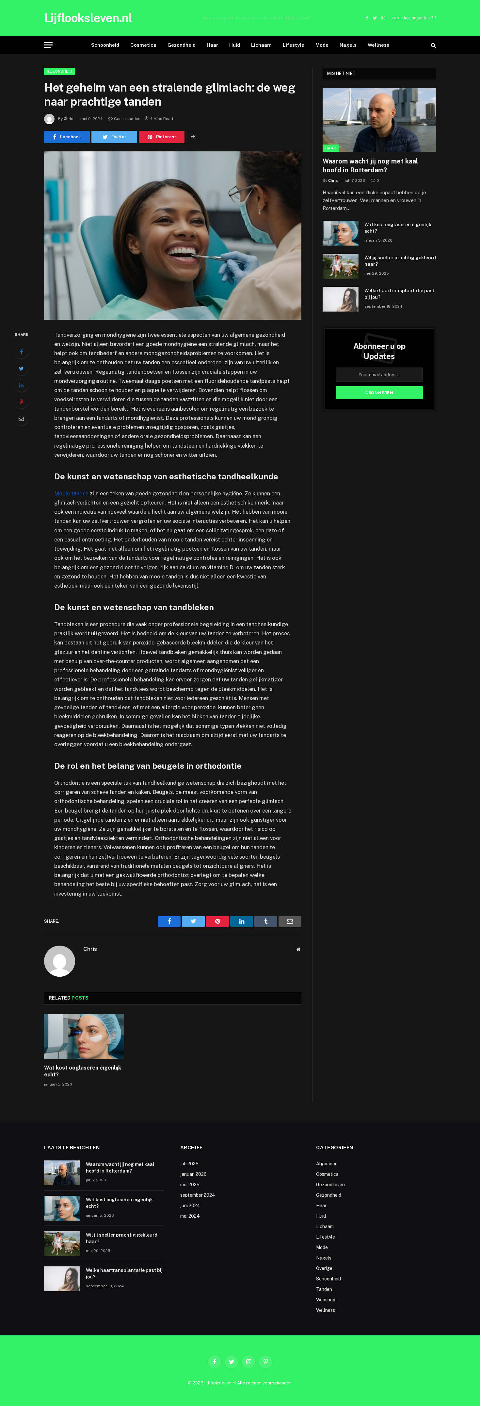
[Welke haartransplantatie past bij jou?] (341, 299)
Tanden (324, 1289)
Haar (212, 45)
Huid (234, 45)
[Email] (21, 418)
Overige (324, 1268)
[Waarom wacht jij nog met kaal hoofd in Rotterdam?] (379, 120)
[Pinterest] (21, 401)
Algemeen (327, 1163)
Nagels (348, 45)
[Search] (433, 45)
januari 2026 (193, 1174)
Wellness (378, 45)
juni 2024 (190, 1205)
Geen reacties (127, 118)
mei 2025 (190, 1184)
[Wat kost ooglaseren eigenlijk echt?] (84, 1036)
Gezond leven (330, 1184)
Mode (321, 45)
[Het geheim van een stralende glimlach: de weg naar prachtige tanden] (172, 235)
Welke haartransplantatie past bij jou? (399, 294)
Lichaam (261, 45)
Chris (68, 118)
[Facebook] (21, 351)
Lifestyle (293, 45)
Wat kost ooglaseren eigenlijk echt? (256, 18)
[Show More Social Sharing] (192, 137)
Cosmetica (143, 45)
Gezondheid (182, 45)
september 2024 (197, 1195)
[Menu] (48, 45)
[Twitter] (21, 368)
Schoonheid (105, 45)
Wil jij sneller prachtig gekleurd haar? (400, 261)
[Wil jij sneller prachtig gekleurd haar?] (341, 266)
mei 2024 (190, 1216)
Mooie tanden (71, 493)
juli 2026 (189, 1163)
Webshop (325, 1299)
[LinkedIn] (21, 385)
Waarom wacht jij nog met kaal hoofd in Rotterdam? (370, 165)
